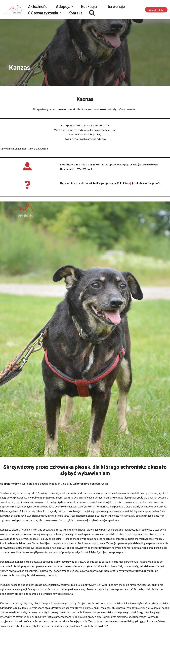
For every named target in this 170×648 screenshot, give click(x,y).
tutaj (128, 183)
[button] (72, 6)
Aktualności (38, 6)
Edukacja (89, 6)
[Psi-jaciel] (12, 9)
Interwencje (114, 6)
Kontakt (75, 12)
